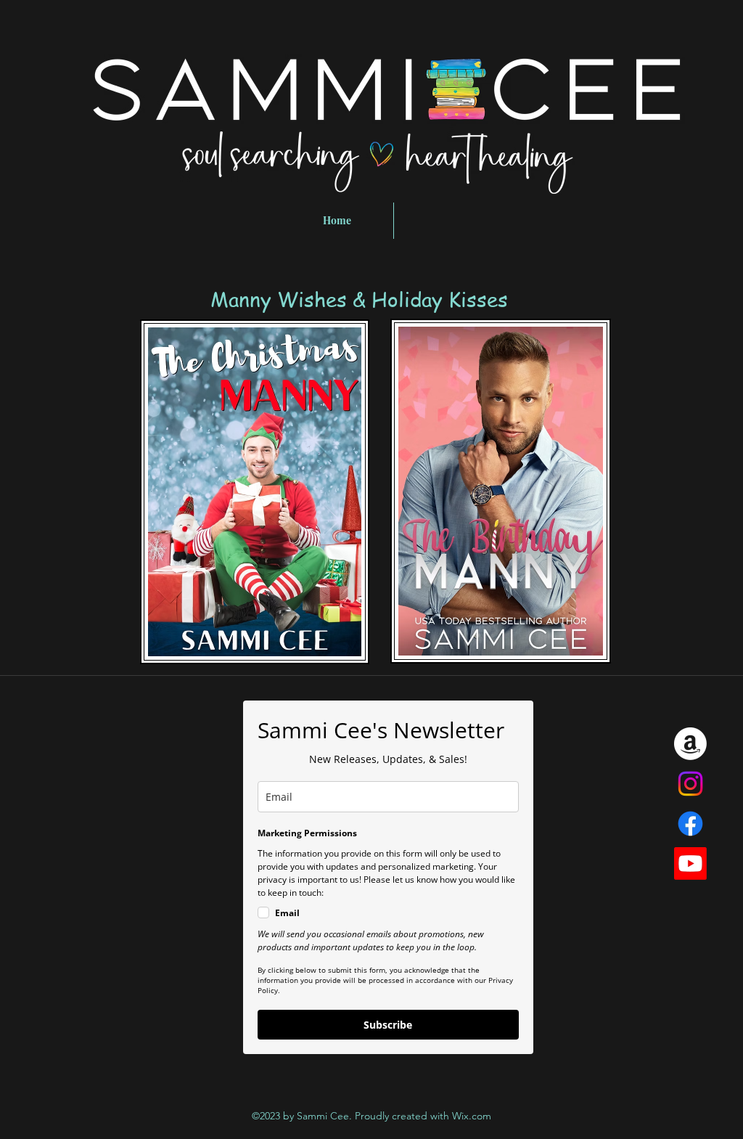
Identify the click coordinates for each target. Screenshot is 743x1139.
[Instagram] (690, 783)
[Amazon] (690, 743)
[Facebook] (690, 823)
